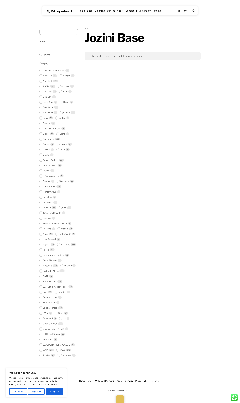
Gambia (46, 181)
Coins (62, 133)
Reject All (36, 391)
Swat (60, 313)
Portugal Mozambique (53, 255)
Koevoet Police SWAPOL (55, 223)
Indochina (47, 197)
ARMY (46, 86)
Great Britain (49, 186)
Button (62, 118)
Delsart (46, 149)
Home (81, 10)
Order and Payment (105, 10)
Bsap (45, 118)
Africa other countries (54, 70)
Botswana (48, 112)
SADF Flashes (50, 281)
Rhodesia (47, 265)
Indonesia (47, 202)
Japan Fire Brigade (52, 213)
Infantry (47, 207)
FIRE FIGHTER (50, 165)
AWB (65, 91)
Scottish (62, 292)
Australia (47, 91)
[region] (36, 382)
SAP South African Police (55, 286)
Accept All (54, 391)
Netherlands (65, 234)
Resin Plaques (50, 260)
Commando (48, 139)
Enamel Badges (50, 160)
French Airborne (51, 176)
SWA (45, 313)
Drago (46, 155)
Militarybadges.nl (117, 390)
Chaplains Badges (52, 128)
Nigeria (46, 244)
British (66, 112)
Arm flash (47, 81)
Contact (130, 10)
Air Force (47, 75)
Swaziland (48, 318)
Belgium (47, 97)
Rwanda (68, 265)
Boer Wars (48, 107)
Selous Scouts (50, 297)
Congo (46, 144)
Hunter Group (49, 191)
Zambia (46, 355)
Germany (64, 181)
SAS (45, 292)
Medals (64, 228)
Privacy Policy (143, 10)
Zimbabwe (66, 355)
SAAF (45, 276)
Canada (46, 123)
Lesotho (47, 228)
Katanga (47, 218)
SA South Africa (51, 271)
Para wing (65, 244)
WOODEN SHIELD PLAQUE (56, 344)
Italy (64, 207)
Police (46, 249)
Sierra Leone (49, 302)
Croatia (63, 144)
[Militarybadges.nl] (60, 10)
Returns (157, 10)
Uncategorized (50, 323)
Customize (18, 391)
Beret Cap (48, 102)
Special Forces (50, 308)
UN (64, 318)
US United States (51, 334)
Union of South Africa (53, 329)
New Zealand (49, 239)
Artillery (65, 86)
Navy (45, 234)
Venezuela (48, 339)
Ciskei (46, 133)
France (46, 170)
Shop (89, 10)
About (120, 10)
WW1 (45, 350)
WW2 (62, 350)
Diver (62, 149)
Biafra (66, 102)
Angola (66, 75)
